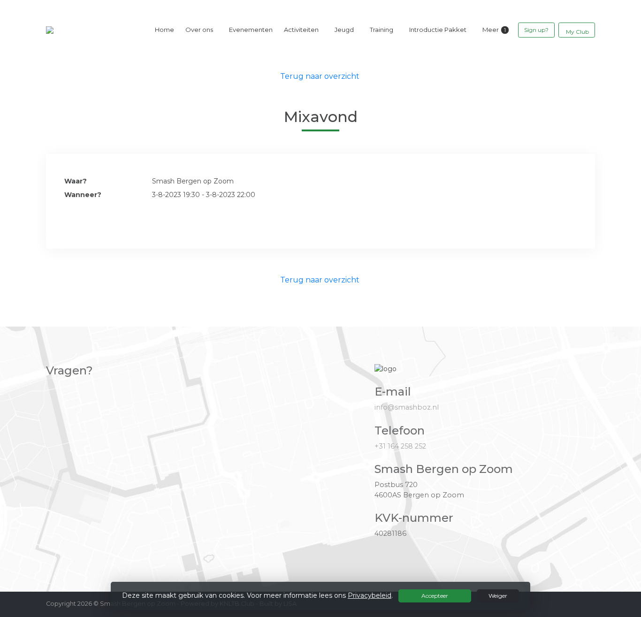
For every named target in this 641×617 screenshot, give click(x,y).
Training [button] (381, 29)
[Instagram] (587, 602)
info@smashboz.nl (406, 407)
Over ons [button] (199, 29)
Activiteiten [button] (301, 29)
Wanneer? (82, 194)
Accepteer (434, 595)
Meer (490, 29)
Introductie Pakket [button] (437, 29)
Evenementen (251, 29)
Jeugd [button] (344, 29)
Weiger (497, 595)
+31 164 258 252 (400, 446)
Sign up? (536, 29)
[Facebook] (570, 602)
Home (164, 29)
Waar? (75, 181)
